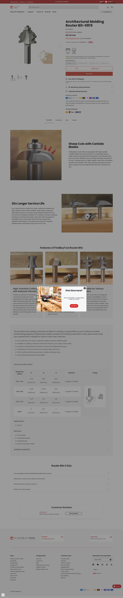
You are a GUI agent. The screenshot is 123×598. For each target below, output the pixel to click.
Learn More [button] (74, 306)
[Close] (84, 288)
